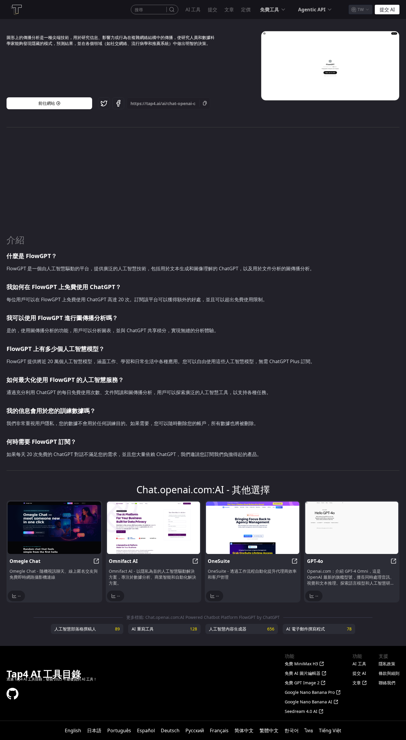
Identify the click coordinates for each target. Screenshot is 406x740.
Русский (194, 730)
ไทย (309, 730)
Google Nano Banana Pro (310, 692)
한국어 (291, 730)
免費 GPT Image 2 (302, 683)
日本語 (94, 730)
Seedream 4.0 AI (301, 711)
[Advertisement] (203, 181)
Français (219, 730)
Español (146, 730)
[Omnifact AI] (153, 528)
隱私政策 (387, 663)
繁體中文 (268, 730)
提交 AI (359, 673)
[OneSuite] (252, 528)
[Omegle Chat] (54, 528)
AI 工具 (193, 9)
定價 (246, 9)
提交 (212, 9)
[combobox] (360, 9)
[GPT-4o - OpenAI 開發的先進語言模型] (352, 528)
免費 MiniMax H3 (301, 663)
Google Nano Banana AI (308, 702)
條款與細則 (389, 673)
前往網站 (46, 103)
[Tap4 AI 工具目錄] (16, 9)
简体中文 (244, 730)
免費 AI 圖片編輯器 (302, 673)
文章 (229, 9)
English (73, 730)
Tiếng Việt (330, 730)
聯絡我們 (387, 683)
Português (119, 730)
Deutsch (170, 730)
